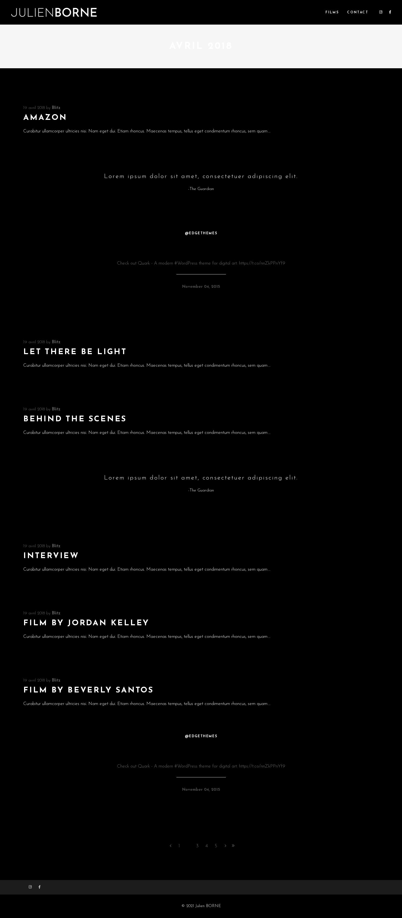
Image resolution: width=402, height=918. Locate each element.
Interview (51, 556)
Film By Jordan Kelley (86, 623)
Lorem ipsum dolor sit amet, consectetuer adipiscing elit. (201, 176)
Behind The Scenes (75, 419)
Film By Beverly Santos (88, 690)
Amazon (45, 118)
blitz (56, 108)
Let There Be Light (75, 352)
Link (201, 249)
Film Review (201, 752)
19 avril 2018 (34, 108)
